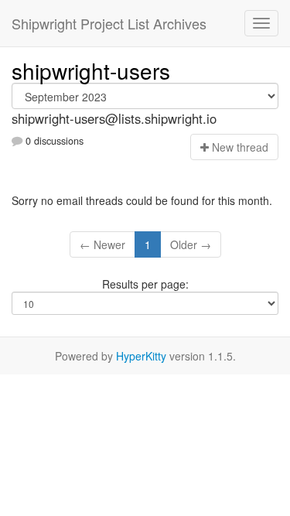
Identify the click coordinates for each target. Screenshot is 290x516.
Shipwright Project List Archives (109, 23)
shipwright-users (91, 70)
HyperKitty (141, 356)
